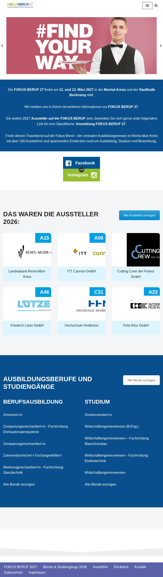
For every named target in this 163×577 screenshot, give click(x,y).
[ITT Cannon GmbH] (81, 257)
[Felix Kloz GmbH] (136, 311)
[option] (81, 45)
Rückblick (121, 567)
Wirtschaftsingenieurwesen (105, 472)
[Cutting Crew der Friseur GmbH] (136, 257)
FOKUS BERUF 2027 (20, 567)
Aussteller (100, 567)
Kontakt (140, 567)
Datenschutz (13, 572)
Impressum (37, 572)
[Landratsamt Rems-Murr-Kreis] (27, 257)
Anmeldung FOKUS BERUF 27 (100, 124)
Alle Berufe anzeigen (141, 380)
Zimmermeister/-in (98, 415)
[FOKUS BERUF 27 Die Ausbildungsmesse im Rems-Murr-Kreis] (20, 5)
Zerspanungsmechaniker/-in (24, 444)
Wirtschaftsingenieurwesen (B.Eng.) (112, 426)
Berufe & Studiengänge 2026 (65, 567)
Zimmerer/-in (12, 415)
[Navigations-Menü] (147, 5)
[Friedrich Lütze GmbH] (27, 311)
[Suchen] (156, 5)
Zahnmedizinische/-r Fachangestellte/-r (32, 455)
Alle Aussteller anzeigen (139, 215)
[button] (2, 46)
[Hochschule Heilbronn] (81, 311)
